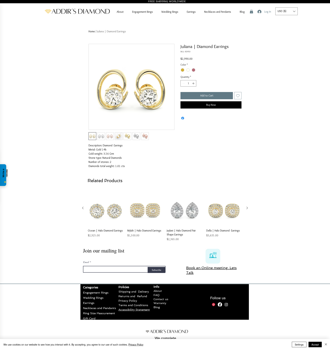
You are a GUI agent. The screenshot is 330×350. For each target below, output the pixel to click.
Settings (299, 344)
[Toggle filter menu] (233, 217)
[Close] (326, 344)
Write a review (204, 184)
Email (86, 325)
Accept (315, 344)
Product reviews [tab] (99, 207)
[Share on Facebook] (183, 118)
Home (92, 31)
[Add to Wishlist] (237, 95)
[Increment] (193, 83)
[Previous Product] (83, 271)
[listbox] (286, 11)
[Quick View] (106, 272)
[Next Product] (247, 271)
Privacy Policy (135, 344)
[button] (251, 11)
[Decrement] (183, 83)
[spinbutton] (188, 83)
